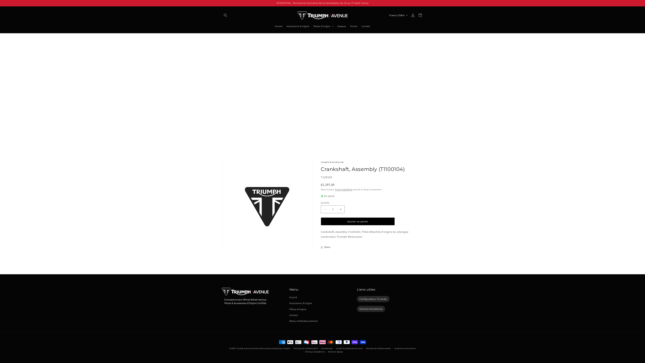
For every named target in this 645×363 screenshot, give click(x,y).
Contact (293, 315)
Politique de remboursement (378, 348)
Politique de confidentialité (306, 348)
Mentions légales (335, 352)
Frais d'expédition (343, 189)
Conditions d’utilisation (405, 348)
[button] (225, 15)
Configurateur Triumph (373, 299)
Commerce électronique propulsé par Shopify (270, 348)
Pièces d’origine (297, 309)
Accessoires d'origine (300, 303)
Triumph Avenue (243, 348)
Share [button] (327, 247)
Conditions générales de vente (349, 348)
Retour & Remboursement (303, 320)
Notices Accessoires (370, 309)
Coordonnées (327, 348)
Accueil (293, 297)
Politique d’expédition (315, 352)
